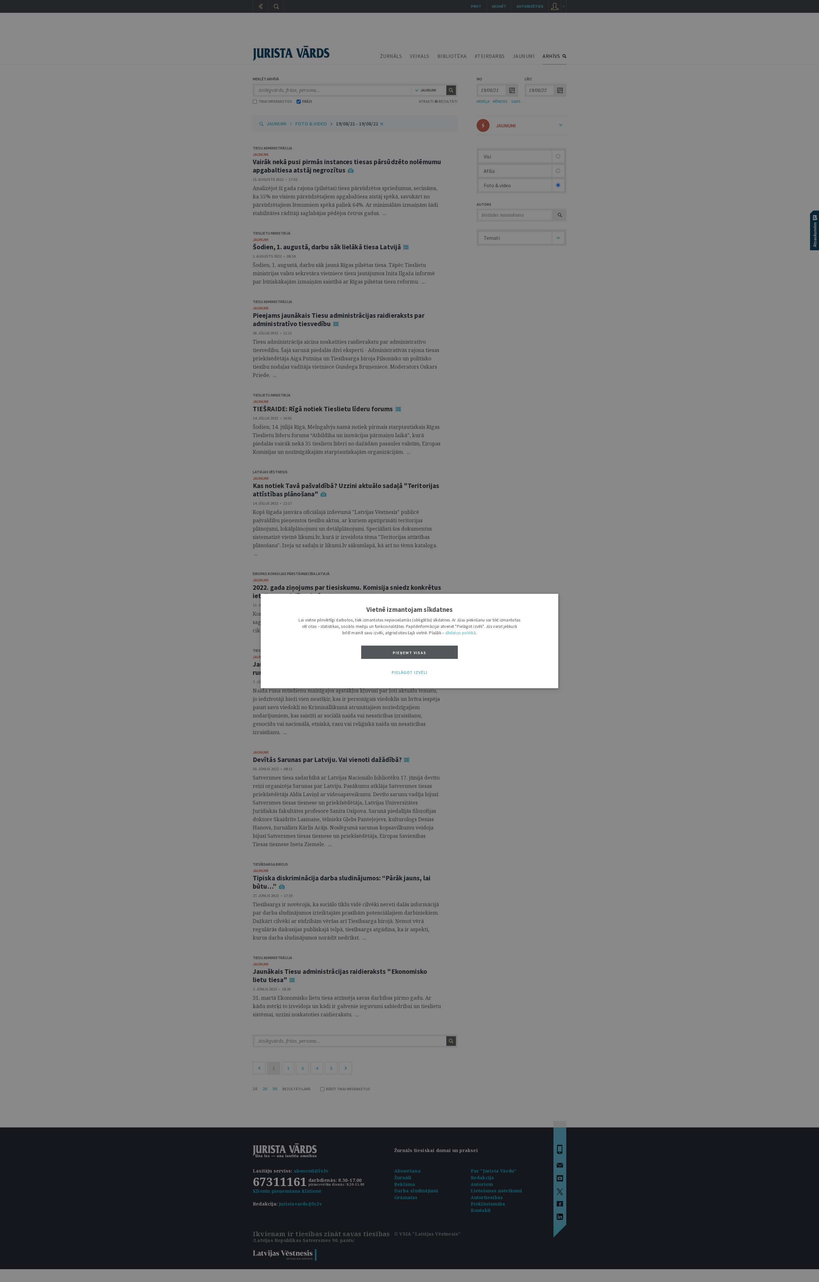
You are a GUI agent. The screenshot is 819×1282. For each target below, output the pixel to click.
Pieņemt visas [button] (409, 652)
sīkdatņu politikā (460, 633)
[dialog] (409, 641)
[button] (409, 672)
